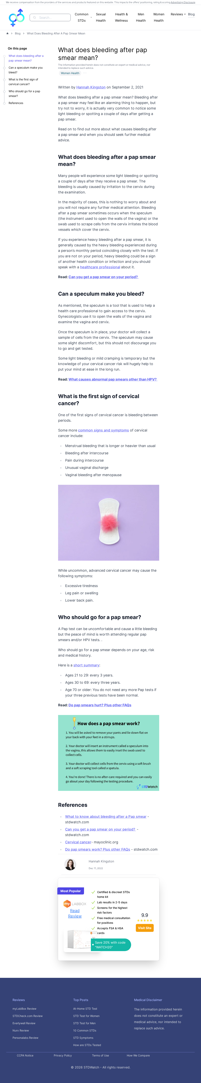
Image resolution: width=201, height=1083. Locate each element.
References (16, 103)
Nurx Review (21, 1030)
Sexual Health (101, 17)
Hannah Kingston (91, 87)
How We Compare (138, 1055)
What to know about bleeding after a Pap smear (105, 816)
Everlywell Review (24, 1023)
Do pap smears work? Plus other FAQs (97, 849)
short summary (86, 665)
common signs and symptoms (103, 430)
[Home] (7, 33)
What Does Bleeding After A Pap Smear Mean (56, 33)
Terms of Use (100, 1055)
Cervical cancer (78, 842)
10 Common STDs (84, 1030)
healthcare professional (100, 267)
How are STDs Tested (87, 1045)
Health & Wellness (121, 17)
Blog (191, 14)
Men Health (141, 17)
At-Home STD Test (85, 1008)
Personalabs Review (25, 1037)
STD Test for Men (84, 1023)
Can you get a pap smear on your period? (100, 829)
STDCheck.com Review (28, 1016)
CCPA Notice (25, 1055)
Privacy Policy (63, 1055)
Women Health (158, 17)
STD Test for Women (86, 1016)
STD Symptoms (83, 1037)
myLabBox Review (24, 1008)
